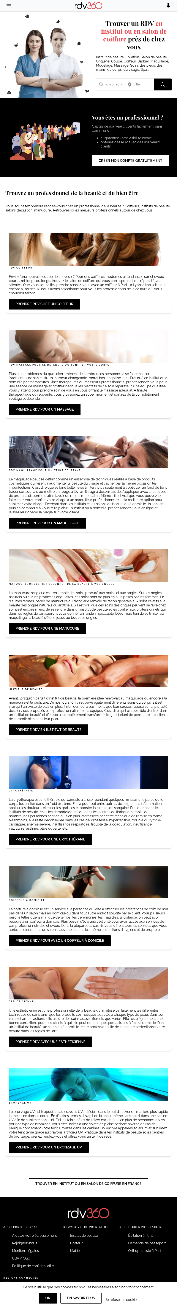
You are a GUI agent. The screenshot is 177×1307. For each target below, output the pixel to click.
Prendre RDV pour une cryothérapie (50, 839)
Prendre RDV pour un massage (45, 409)
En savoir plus (81, 1298)
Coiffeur (76, 1243)
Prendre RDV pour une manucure (47, 628)
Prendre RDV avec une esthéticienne (50, 1042)
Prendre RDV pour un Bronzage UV (49, 1147)
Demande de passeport (147, 1243)
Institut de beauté (84, 1235)
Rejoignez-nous (24, 1243)
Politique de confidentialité (33, 1266)
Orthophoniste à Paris (145, 1251)
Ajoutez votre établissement (34, 1235)
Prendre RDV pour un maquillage (47, 523)
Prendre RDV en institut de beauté (49, 730)
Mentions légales (25, 1251)
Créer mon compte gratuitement (130, 161)
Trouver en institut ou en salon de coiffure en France (88, 1184)
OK (47, 1298)
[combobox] (110, 84)
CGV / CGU (21, 1258)
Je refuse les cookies (121, 1300)
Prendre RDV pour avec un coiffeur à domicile (60, 940)
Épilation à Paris (140, 1235)
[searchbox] (110, 84)
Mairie (75, 1251)
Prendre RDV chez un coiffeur (44, 304)
